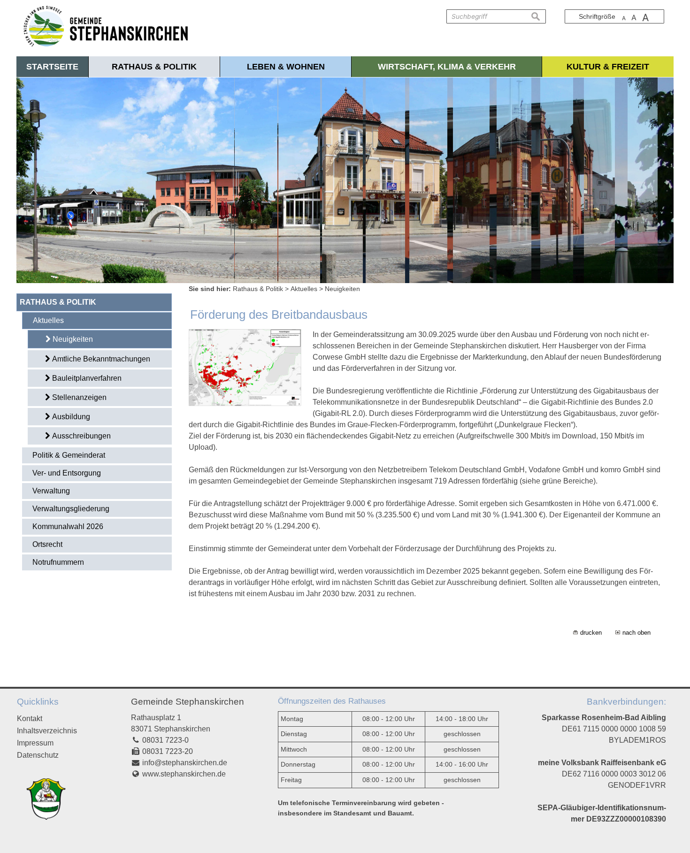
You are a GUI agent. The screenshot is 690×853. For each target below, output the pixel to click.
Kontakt (29, 718)
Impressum (35, 743)
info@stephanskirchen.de (184, 763)
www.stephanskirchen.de (184, 774)
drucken (591, 632)
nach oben (636, 632)
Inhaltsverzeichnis (47, 731)
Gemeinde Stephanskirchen (187, 702)
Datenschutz (38, 755)
